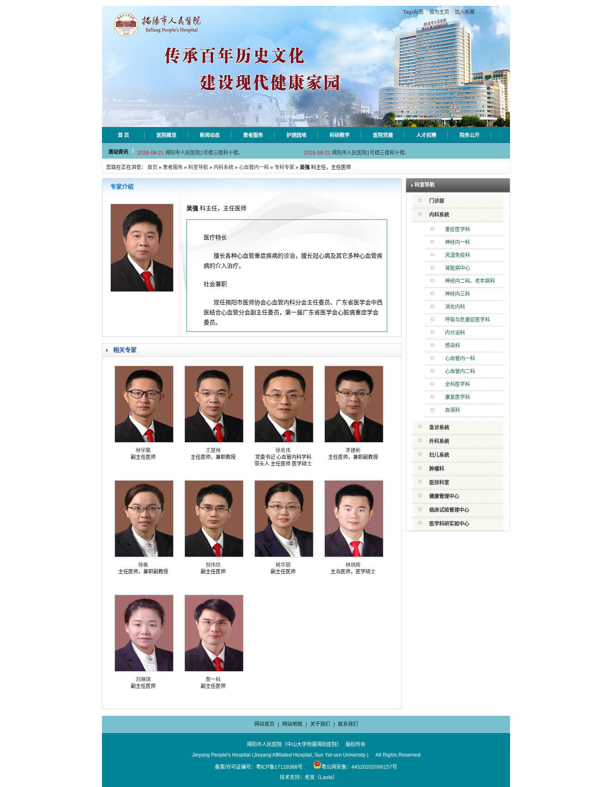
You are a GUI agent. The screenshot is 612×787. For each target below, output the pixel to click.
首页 (152, 167)
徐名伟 (283, 450)
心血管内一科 (254, 167)
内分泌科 (455, 333)
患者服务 (173, 167)
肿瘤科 (436, 469)
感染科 (452, 346)
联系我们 (348, 724)
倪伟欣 (213, 565)
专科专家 (284, 167)
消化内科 (455, 307)
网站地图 (292, 724)
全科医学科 (457, 384)
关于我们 (320, 724)
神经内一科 (457, 242)
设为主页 (439, 12)
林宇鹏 (143, 450)
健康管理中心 (444, 496)
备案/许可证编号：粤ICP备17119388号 (259, 767)
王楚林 (213, 450)
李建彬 (353, 450)
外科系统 (439, 441)
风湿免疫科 (457, 255)
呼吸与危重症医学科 (467, 320)
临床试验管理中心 (449, 510)
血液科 (452, 410)
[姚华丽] (284, 556)
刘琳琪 (143, 679)
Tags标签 (413, 12)
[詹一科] (214, 670)
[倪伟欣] (214, 556)
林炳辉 (353, 565)
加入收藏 (465, 12)
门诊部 (436, 201)
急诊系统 (439, 428)
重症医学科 (457, 229)
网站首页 (264, 724)
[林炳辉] (354, 556)
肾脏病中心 (457, 268)
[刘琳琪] (144, 670)
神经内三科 (457, 294)
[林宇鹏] (144, 441)
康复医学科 (457, 397)
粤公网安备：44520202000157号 (359, 767)
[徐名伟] (284, 441)
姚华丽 (283, 565)
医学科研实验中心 (449, 524)
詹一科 (213, 679)
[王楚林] (214, 441)
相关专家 (125, 349)
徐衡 (143, 565)
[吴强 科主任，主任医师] (142, 291)
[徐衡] (144, 556)
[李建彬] (354, 441)
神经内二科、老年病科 (470, 281)
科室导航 (198, 167)
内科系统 (224, 167)
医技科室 (439, 483)
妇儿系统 (439, 455)
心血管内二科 (460, 371)
